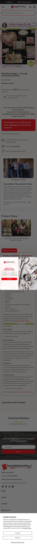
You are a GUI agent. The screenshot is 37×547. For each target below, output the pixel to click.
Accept (17, 533)
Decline (17, 538)
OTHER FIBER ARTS (13, 275)
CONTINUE (9, 279)
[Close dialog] (36, 257)
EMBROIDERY (5, 275)
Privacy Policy (27, 528)
